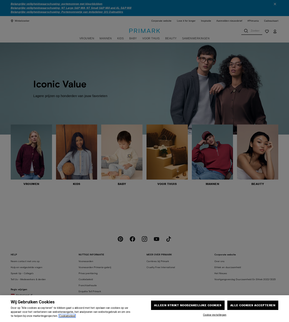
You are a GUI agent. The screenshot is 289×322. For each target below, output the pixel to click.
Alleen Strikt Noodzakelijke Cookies (188, 305)
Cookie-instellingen (214, 314)
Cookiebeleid (67, 315)
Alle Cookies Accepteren (252, 305)
